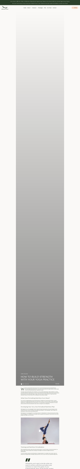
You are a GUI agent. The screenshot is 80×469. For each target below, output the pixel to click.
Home (25, 7)
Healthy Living (23, 373)
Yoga (27, 373)
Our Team (49, 7)
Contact (54, 7)
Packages (40, 7)
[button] (56, 383)
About (28, 7)
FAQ (45, 7)
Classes (34, 7)
